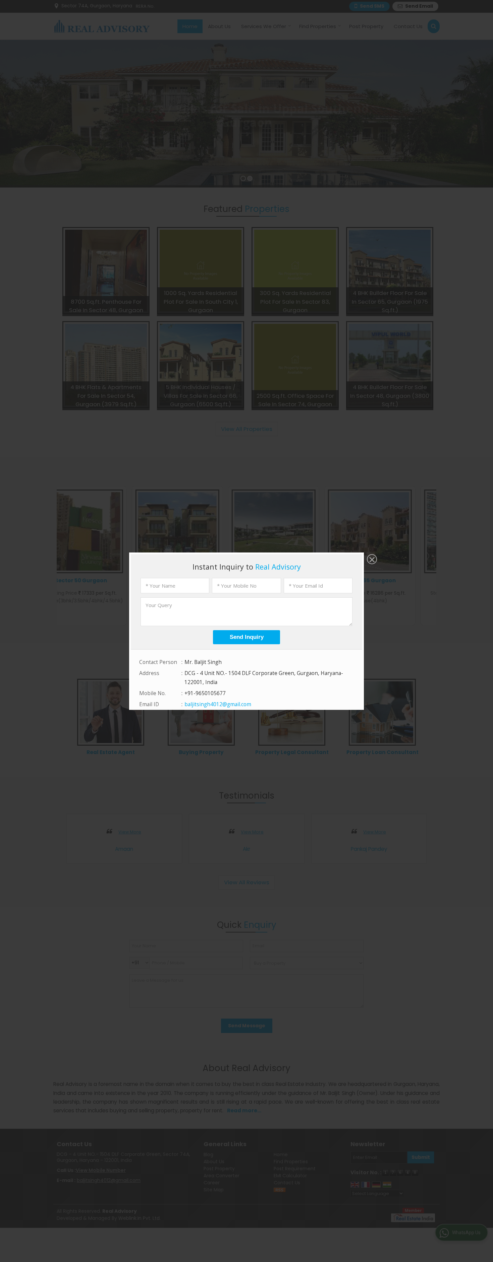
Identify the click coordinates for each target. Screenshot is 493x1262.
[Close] (371, 559)
